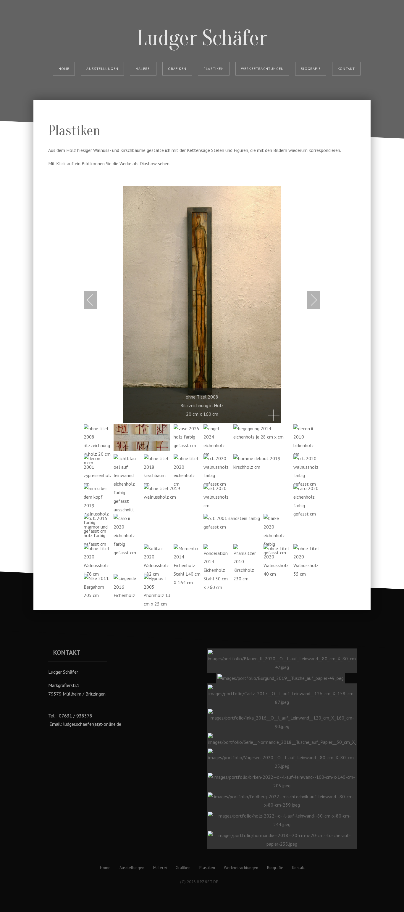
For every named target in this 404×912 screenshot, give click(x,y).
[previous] (94, 300)
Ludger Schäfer (202, 38)
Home (64, 68)
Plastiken (213, 68)
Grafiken (177, 68)
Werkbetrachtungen (262, 68)
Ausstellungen (102, 68)
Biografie (311, 68)
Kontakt (346, 68)
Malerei (143, 68)
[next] (310, 300)
